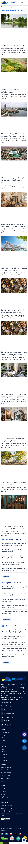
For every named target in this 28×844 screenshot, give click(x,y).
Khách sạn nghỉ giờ (6, 775)
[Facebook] (2, 834)
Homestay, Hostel (6, 772)
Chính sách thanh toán (7, 808)
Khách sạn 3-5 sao (6, 770)
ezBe (2, 749)
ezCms (3, 740)
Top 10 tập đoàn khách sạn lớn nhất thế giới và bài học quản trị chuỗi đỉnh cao (14, 649)
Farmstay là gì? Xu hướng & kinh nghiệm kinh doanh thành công (14, 655)
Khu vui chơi (4, 781)
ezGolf (3, 752)
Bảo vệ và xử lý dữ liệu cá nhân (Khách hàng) (12, 814)
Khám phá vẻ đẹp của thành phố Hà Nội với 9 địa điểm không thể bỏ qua (13, 180)
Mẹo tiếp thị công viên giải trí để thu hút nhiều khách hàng (14, 550)
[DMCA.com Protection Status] (4, 843)
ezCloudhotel (5, 732)
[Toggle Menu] (25, 2)
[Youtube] (11, 834)
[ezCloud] (8, 2)
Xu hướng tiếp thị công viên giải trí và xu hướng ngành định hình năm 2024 (14, 557)
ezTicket (3, 746)
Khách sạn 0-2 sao (6, 767)
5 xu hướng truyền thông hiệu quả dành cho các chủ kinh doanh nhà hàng (14, 544)
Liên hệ (3, 788)
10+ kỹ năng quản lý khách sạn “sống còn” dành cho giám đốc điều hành (13, 643)
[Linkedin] (6, 834)
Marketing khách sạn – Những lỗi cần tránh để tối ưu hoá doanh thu (13, 563)
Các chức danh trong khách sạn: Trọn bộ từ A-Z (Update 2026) (14, 606)
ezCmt (3, 743)
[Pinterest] (20, 834)
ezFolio (3, 735)
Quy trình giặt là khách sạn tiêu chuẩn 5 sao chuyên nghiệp (14, 594)
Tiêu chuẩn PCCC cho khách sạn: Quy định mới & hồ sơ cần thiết (13, 637)
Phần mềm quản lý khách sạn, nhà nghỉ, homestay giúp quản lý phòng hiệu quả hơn (14, 631)
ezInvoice (3, 757)
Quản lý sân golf (5, 778)
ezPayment (4, 754)
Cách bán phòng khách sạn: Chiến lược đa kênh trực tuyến (14, 569)
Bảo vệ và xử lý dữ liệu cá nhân (10, 811)
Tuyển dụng (4, 797)
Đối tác (3, 794)
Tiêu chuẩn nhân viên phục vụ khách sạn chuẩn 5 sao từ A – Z (14, 612)
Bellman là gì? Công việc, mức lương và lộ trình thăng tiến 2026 (14, 587)
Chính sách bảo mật (7, 805)
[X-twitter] (15, 834)
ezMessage (4, 760)
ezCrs (2, 738)
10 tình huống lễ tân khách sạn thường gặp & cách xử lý (13, 600)
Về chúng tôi (4, 791)
